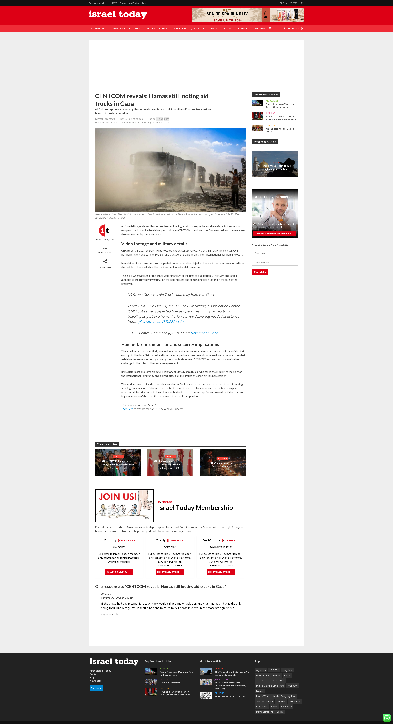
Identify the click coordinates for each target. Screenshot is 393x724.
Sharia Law (294, 701)
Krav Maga (261, 706)
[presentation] (290, 149)
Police (274, 706)
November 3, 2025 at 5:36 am (117, 597)
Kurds (287, 675)
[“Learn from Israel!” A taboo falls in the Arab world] (257, 103)
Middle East (272, 101)
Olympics (261, 670)
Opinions (270, 113)
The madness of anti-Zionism (230, 696)
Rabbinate (286, 706)
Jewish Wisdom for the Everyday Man (276, 696)
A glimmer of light (224, 462)
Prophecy (292, 685)
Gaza (166, 118)
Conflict (107, 122)
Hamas (159, 118)
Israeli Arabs (262, 675)
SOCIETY (274, 670)
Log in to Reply (109, 614)
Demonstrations (264, 711)
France (259, 690)
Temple (260, 680)
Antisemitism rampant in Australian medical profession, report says (230, 685)
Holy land (287, 670)
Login (144, 3)
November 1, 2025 (204, 333)
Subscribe (96, 687)
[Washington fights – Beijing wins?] (257, 127)
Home (98, 122)
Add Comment (105, 252)
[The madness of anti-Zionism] (206, 695)
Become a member (98, 3)
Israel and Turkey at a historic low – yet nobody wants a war (281, 118)
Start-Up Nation (264, 701)
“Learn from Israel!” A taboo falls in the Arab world (280, 105)
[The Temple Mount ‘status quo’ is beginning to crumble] (206, 670)
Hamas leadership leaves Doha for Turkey (172, 462)
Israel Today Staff (105, 239)
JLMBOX (113, 3)
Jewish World (222, 679)
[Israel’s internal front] (151, 681)
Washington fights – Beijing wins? (280, 130)
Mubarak (281, 701)
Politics (276, 675)
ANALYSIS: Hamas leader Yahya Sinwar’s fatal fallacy (118, 462)
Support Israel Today (129, 3)
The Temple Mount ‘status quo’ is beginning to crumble (275, 167)
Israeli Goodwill (276, 680)
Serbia (280, 711)
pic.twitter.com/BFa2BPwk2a (160, 321)
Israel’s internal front (171, 682)
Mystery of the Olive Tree (270, 685)
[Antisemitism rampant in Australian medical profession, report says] (206, 681)
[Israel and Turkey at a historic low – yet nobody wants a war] (257, 115)
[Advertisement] (196, 69)
